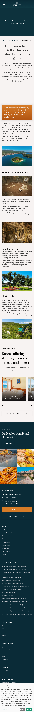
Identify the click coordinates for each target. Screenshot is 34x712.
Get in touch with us (17, 516)
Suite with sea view (7, 595)
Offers (4, 539)
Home (3, 529)
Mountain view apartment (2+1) (11, 577)
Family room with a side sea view (11, 589)
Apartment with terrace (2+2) (10, 592)
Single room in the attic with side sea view (14, 569)
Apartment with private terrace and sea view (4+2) (17, 614)
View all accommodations (17, 413)
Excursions (5, 659)
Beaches (4, 626)
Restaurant (5, 536)
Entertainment (6, 653)
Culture (4, 656)
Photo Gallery (6, 671)
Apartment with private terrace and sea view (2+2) (17, 611)
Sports (4, 647)
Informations (6, 551)
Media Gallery (6, 548)
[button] (3, 3)
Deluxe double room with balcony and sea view (16, 586)
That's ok (29, 709)
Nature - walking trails (8, 650)
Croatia (4, 635)
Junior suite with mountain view (11, 580)
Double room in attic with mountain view (14, 566)
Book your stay (16, 509)
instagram (8, 443)
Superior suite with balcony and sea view (14, 598)
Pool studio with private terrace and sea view (15, 601)
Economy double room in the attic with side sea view (16, 573)
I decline (22, 709)
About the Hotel (7, 533)
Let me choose (5, 709)
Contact (4, 554)
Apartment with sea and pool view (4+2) (13, 608)
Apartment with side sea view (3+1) (12, 605)
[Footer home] (7, 490)
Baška (3, 629)
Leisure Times (6, 545)
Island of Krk (5, 632)
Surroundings (6, 542)
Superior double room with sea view (12, 583)
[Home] (17, 3)
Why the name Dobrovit (9, 682)
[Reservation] (30, 4)
